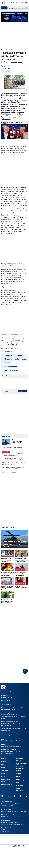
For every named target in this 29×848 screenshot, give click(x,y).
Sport (3, 767)
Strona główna (5, 49)
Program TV (19, 785)
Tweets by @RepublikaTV (9, 472)
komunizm (6, 363)
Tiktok (27, 796)
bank (24, 359)
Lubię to (7, 71)
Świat (3, 773)
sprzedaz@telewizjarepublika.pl (10, 736)
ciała (17, 359)
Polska (12, 49)
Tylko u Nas (4, 770)
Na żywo (16, 2)
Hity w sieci (23, 391)
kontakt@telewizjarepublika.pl (10, 741)
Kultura (3, 761)
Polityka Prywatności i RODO (19, 780)
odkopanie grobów (10, 367)
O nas (3, 776)
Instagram (14, 796)
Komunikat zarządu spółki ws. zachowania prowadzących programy (21, 766)
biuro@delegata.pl (7, 753)
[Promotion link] (14, 17)
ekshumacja (7, 359)
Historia (3, 758)
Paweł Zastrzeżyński (10, 370)
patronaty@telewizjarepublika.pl (11, 746)
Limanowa (19, 355)
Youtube (2, 796)
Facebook (21, 796)
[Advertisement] (14, 840)
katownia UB (7, 355)
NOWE (4, 8)
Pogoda (17, 776)
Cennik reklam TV (6, 784)
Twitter (8, 796)
